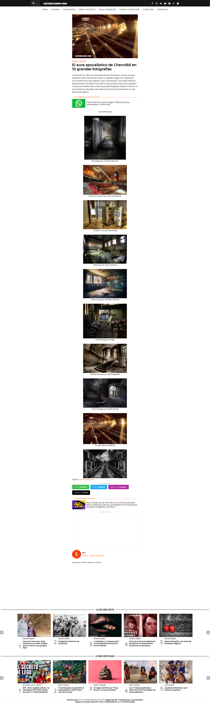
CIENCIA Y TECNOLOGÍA (129, 9)
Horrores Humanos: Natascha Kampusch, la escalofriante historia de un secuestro (142, 643)
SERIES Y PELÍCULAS (87, 9)
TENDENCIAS (162, 9)
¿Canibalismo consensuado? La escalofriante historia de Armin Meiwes (106, 643)
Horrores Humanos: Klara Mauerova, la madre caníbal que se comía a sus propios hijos (35, 644)
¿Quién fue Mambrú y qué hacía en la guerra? (175, 689)
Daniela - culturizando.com (93, 555)
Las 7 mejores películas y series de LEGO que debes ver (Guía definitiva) (142, 690)
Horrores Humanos (79, 61)
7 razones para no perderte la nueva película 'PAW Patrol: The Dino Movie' (71, 690)
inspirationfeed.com (85, 479)
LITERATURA (148, 9)
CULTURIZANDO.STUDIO (92, 700)
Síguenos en (118, 487)
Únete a (80, 487)
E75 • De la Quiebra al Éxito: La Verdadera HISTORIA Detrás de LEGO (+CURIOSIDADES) (36, 690)
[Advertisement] (105, 586)
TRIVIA (45, 9)
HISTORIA (55, 9)
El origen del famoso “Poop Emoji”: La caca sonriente (106, 689)
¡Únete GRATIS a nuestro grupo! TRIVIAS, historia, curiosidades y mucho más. (108, 103)
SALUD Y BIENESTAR (107, 9)
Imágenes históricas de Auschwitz (68, 642)
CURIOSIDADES (69, 9)
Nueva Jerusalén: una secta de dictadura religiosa (177, 642)
